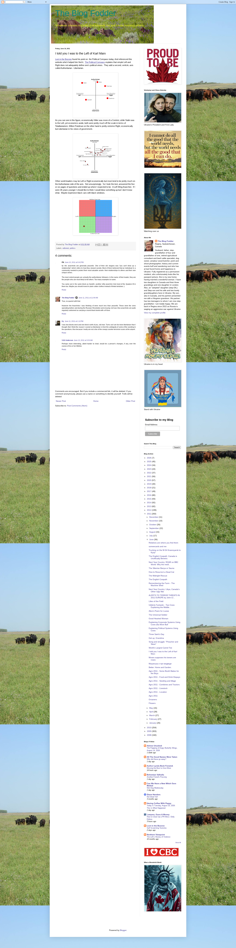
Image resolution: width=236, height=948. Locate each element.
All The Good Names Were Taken (162, 757)
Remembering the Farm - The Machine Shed (162, 584)
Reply (64, 290)
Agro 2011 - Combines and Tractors (164, 684)
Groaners (153, 699)
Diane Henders (153, 794)
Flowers (152, 703)
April (151, 712)
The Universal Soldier (158, 615)
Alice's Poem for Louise (159, 611)
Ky (63, 321)
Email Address (151, 424)
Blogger (123, 930)
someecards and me (157, 546)
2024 (149, 465)
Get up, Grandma (156, 638)
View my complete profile (155, 313)
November (154, 521)
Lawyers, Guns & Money (158, 814)
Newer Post (61, 401)
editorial (66, 248)
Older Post (130, 401)
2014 (149, 502)
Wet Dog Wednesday (155, 788)
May (151, 708)
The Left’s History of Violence (158, 837)
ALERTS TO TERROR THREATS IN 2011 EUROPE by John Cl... (164, 596)
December (154, 517)
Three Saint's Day (156, 634)
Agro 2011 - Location (158, 692)
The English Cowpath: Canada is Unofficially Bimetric (163, 557)
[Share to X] (101, 244)
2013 (149, 506)
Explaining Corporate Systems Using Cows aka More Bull (164, 623)
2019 (149, 484)
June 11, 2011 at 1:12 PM (74, 321)
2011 (149, 514)
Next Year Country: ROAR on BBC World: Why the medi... (163, 563)
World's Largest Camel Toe (160, 648)
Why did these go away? (156, 759)
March (152, 715)
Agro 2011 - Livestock (158, 688)
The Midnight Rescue (158, 576)
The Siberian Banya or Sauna (161, 568)
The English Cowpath (158, 579)
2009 (149, 731)
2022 (149, 473)
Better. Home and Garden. (160, 667)
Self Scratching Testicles (157, 828)
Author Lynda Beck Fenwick (160, 766)
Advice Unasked (154, 746)
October (153, 524)
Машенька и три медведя (160, 664)
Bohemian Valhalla (155, 775)
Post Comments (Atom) (77, 406)
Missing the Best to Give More (159, 768)
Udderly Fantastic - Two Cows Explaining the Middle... (162, 606)
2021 (149, 476)
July (151, 536)
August (152, 532)
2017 (149, 491)
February (153, 719)
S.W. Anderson (67, 340)
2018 (149, 488)
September (154, 528)
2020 (149, 480)
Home (95, 401)
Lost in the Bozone (156, 826)
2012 (149, 510)
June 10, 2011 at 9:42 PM (74, 262)
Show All (178, 842)
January (153, 723)
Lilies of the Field (156, 601)
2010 (149, 727)
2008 (149, 735)
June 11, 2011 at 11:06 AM (88, 298)
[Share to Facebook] (104, 244)
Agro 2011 (153, 696)
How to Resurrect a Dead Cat (161, 572)
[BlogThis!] (99, 244)
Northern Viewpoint (156, 835)
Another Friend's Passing (157, 777)
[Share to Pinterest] (107, 244)
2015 (149, 499)
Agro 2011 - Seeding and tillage (162, 681)
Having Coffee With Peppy (159, 803)
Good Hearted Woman (158, 618)
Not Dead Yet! (152, 797)
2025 (149, 461)
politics (72, 248)
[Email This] (96, 244)
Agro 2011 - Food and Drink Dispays (164, 677)
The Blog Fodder (85, 13)
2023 (149, 469)
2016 (149, 495)
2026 (149, 458)
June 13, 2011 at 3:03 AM (83, 340)
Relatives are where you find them (163, 543)
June (151, 539)
